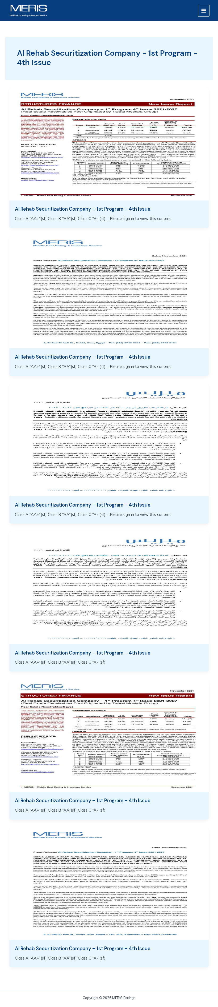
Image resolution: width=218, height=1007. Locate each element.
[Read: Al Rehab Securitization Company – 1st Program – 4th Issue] (109, 143)
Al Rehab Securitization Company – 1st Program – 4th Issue (82, 209)
